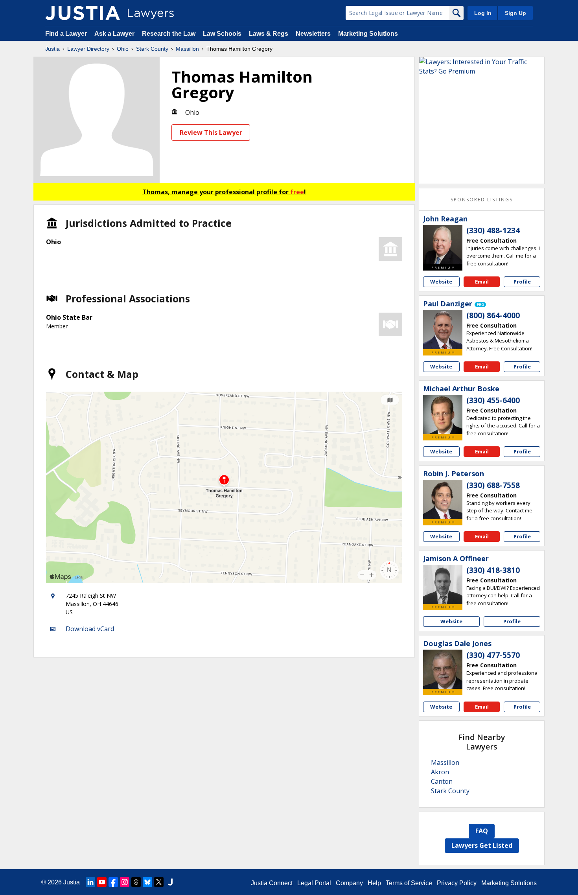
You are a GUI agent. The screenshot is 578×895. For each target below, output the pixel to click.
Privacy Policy (457, 883)
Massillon (187, 49)
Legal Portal (314, 883)
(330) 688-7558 (493, 485)
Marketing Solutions (368, 33)
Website (441, 281)
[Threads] (136, 882)
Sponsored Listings (482, 199)
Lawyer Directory (88, 49)
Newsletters (313, 33)
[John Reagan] (442, 244)
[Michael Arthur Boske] (442, 414)
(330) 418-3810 (493, 570)
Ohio (123, 49)
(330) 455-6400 (493, 400)
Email (482, 281)
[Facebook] (113, 882)
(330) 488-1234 (493, 230)
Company (349, 883)
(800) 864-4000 (493, 315)
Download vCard (90, 628)
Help (374, 883)
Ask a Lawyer (115, 33)
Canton (442, 781)
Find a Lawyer (66, 33)
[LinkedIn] (90, 882)
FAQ (481, 831)
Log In (482, 13)
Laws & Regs (268, 33)
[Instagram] (124, 882)
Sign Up (515, 13)
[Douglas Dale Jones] (442, 669)
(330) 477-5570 (493, 655)
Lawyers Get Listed (481, 845)
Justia (52, 49)
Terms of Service (409, 883)
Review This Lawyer (211, 132)
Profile (522, 281)
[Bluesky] (147, 882)
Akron (440, 772)
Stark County (152, 49)
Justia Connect (272, 883)
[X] (159, 882)
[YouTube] (102, 882)
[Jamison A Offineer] (442, 584)
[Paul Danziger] (442, 329)
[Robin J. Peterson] (442, 499)
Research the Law (168, 33)
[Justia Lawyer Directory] (82, 13)
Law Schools (222, 33)
